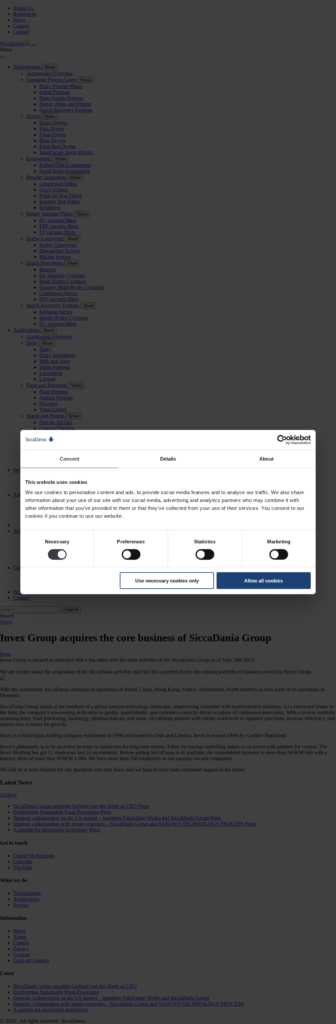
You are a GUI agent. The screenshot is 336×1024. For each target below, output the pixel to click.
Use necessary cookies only (167, 580)
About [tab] (266, 458)
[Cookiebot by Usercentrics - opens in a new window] (282, 439)
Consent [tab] (69, 458)
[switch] (131, 554)
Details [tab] (168, 458)
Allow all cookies (263, 580)
